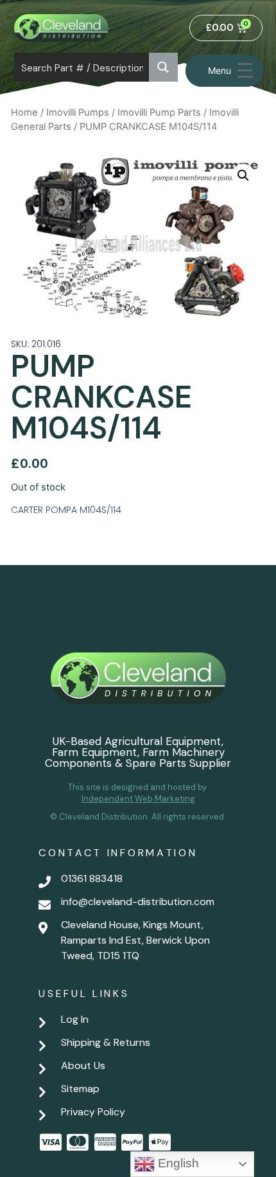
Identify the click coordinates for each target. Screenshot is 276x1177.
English (177, 1163)
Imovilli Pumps (77, 112)
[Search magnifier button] (163, 67)
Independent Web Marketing (138, 798)
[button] (243, 175)
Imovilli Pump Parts (159, 112)
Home (24, 112)
